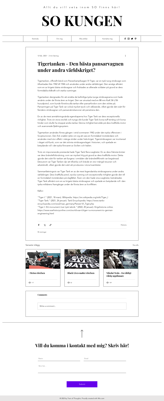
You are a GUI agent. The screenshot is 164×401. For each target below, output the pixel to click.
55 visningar (42, 232)
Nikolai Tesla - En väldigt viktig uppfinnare (118, 274)
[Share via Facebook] (39, 225)
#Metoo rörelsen (37, 273)
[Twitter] (132, 38)
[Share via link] (50, 225)
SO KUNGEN (82, 20)
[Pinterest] (135, 38)
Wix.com (101, 398)
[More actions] (126, 55)
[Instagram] (128, 38)
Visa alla (135, 245)
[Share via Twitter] (44, 225)
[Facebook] (125, 38)
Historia (123, 225)
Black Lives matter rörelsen (80, 273)
